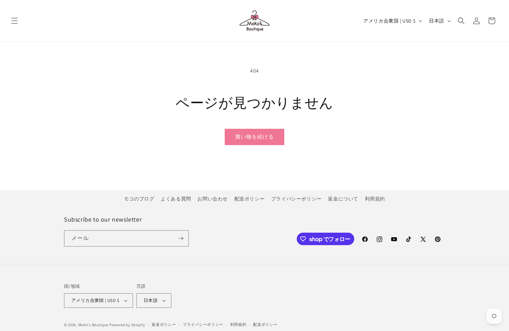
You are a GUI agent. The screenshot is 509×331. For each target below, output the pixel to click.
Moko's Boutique (93, 324)
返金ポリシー (164, 324)
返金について (343, 199)
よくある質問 (176, 199)
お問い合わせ (212, 199)
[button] (14, 20)
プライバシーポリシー (296, 199)
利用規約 (375, 199)
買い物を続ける (254, 136)
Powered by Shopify (127, 324)
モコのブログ (139, 199)
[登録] (180, 238)
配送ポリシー (249, 199)
